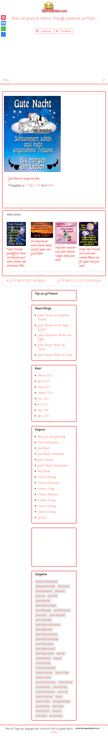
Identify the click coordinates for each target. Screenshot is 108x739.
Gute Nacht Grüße (43, 610)
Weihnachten (41, 716)
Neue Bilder (44, 472)
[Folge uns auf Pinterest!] (44, 33)
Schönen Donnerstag (48, 483)
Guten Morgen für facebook (46, 634)
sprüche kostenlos (42, 706)
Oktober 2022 (45, 393)
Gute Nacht (44, 448)
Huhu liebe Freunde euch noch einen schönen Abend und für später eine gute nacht (89, 257)
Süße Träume (58, 706)
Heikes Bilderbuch (43, 658)
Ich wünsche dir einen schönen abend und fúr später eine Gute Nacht (41, 247)
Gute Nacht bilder (43, 600)
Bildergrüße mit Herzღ (45, 586)
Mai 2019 (43, 410)
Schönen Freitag (46, 489)
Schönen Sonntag (47, 512)
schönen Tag (62, 692)
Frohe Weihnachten (48, 443)
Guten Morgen (45, 460)
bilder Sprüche (63, 586)
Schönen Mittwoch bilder (45, 682)
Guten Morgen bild (57, 615)
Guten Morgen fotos (44, 629)
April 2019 (43, 416)
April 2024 (44, 382)
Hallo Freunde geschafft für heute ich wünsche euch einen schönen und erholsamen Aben (16, 257)
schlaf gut (57, 658)
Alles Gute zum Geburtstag (52, 437)
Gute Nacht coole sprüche (78, 281)
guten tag (60, 653)
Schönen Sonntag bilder (45, 692)
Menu (6, 80)
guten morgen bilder (43, 620)
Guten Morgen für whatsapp (47, 639)
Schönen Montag (46, 500)
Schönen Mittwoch (48, 495)
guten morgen (41, 615)
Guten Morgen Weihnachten (53, 466)
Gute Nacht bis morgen (26, 281)
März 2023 (44, 387)
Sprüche (42, 518)
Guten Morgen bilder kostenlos (48, 624)
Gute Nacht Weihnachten (51, 454)
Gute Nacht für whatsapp (45, 605)
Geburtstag (40, 596)
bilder (51, 186)
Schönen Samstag (47, 506)
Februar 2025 (45, 376)
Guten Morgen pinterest (45, 648)
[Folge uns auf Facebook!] (63, 33)
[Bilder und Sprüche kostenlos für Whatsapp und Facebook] (54, 7)
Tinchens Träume (42, 711)
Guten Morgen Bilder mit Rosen (55, 355)
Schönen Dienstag (47, 477)
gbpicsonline (59, 591)
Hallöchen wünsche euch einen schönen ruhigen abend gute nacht (65, 254)
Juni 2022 (43, 399)
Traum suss (57, 711)
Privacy (54, 732)
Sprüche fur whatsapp (61, 701)
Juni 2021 (43, 405)
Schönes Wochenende (44, 696)
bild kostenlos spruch (44, 591)
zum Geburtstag (56, 716)
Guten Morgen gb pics (44, 644)
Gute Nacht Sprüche (62, 610)
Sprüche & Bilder (42, 701)
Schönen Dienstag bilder (45, 668)
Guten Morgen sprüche (44, 653)
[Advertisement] (54, 55)
